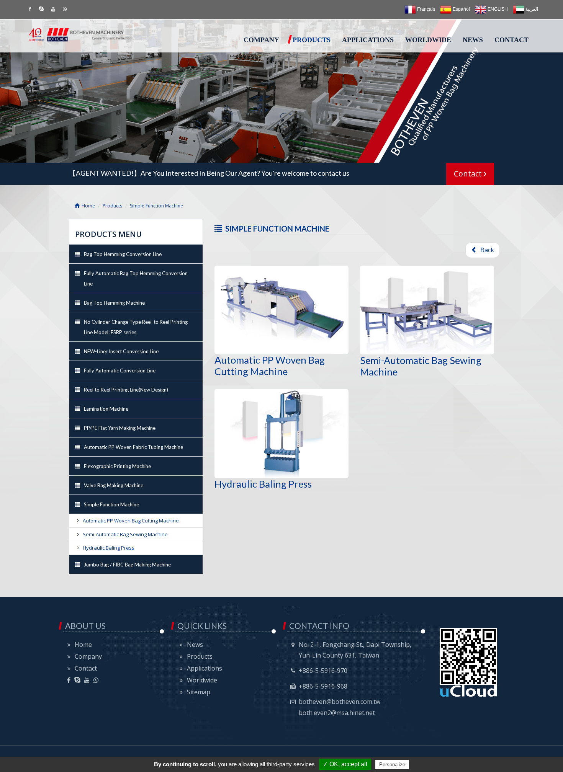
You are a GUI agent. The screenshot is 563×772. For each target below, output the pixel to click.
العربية (531, 9)
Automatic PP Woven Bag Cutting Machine (269, 365)
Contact (511, 40)
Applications (368, 40)
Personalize (392, 764)
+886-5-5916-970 (323, 670)
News (473, 40)
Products (312, 40)
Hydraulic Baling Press (263, 484)
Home (88, 205)
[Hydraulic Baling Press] (281, 433)
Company (261, 40)
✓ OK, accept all (345, 764)
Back (485, 250)
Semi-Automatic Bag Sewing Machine (125, 534)
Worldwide (428, 40)
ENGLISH (497, 9)
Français (425, 9)
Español (461, 9)
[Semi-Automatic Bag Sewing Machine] (427, 310)
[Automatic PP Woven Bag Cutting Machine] (281, 310)
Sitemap (198, 692)
